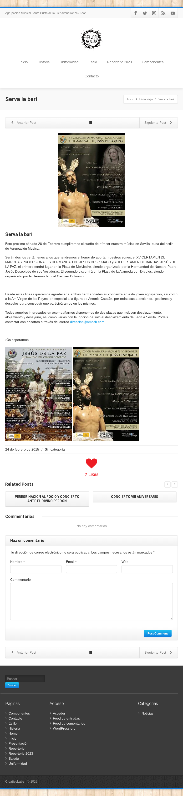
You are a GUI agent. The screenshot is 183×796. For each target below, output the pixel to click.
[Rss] (163, 13)
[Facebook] (135, 13)
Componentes (153, 62)
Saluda (14, 758)
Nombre (17, 562)
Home (13, 733)
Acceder (59, 713)
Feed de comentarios (69, 723)
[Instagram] (154, 13)
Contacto (92, 76)
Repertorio (17, 748)
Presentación (18, 743)
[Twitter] (145, 13)
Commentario (20, 579)
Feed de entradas (66, 718)
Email (71, 562)
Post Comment (157, 633)
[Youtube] (173, 13)
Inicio (24, 62)
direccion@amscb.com (87, 322)
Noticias (147, 713)
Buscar (12, 685)
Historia (44, 62)
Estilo (92, 62)
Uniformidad (69, 62)
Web (125, 562)
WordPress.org (64, 728)
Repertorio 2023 (119, 62)
